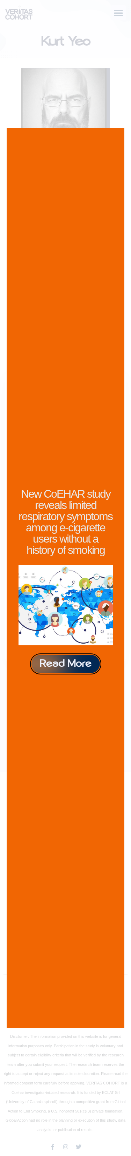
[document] (65, 578)
